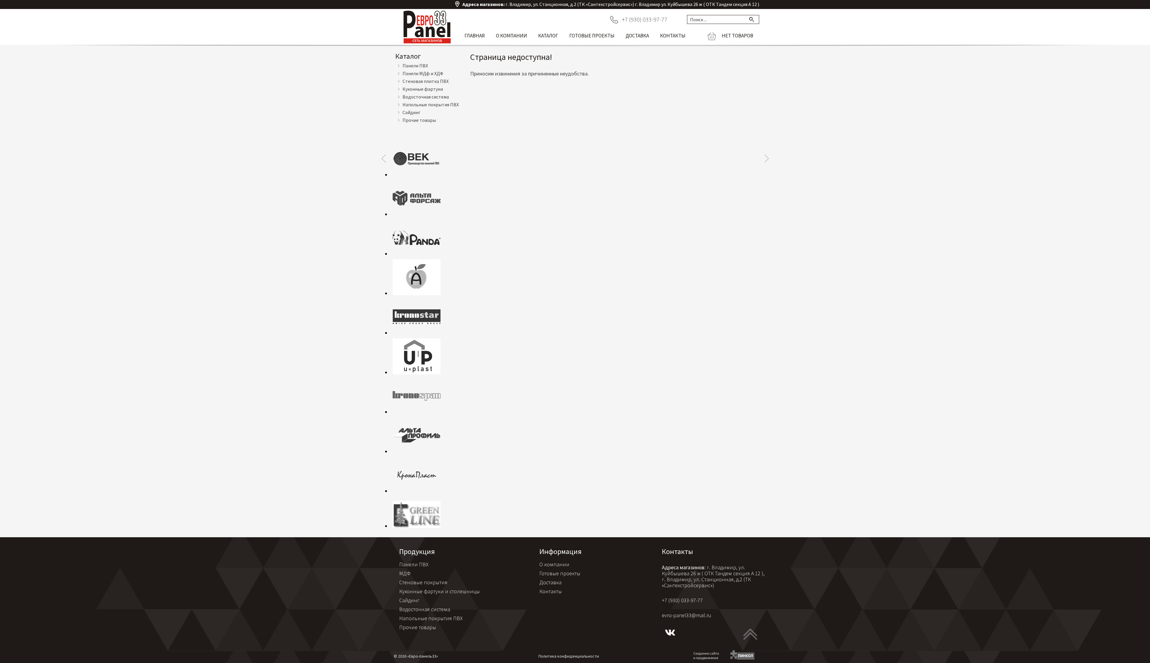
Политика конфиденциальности (568, 656)
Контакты (673, 35)
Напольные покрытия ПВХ (430, 105)
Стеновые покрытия (423, 582)
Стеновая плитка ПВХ (425, 81)
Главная (474, 35)
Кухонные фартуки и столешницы (439, 591)
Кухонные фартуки (422, 89)
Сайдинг (411, 112)
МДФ (405, 573)
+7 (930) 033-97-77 (644, 19)
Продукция (417, 551)
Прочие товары (419, 120)
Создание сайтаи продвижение (706, 655)
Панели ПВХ (415, 66)
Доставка (637, 35)
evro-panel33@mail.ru (686, 615)
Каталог (548, 35)
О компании (511, 35)
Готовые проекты (592, 35)
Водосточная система (425, 97)
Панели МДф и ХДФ (422, 73)
